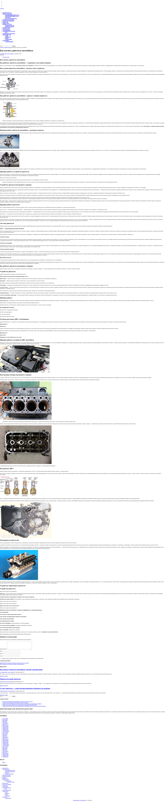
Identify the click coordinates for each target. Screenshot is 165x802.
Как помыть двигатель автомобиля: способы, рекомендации (21, 669)
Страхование (7, 30)
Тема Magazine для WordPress (79, 800)
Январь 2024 (5, 754)
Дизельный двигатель (11, 16)
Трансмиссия (7, 34)
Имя (1, 651)
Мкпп (6, 38)
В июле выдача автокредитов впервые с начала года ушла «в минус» (18, 701)
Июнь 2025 (5, 734)
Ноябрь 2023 (5, 756)
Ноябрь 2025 (5, 729)
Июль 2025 (5, 733)
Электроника (9, 41)
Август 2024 (5, 746)
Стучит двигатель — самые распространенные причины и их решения (25, 688)
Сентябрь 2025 (6, 731)
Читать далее (4, 676)
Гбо (6, 32)
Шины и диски (9, 26)
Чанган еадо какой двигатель (10, 679)
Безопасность (7, 12)
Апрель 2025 (5, 737)
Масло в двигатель (11, 18)
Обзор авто (6, 23)
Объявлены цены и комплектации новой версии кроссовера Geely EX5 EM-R (20, 704)
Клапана (8, 17)
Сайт (1, 656)
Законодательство (8, 19)
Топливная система (9, 31)
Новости (5, 22)
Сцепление (8, 39)
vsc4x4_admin (10, 53)
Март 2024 (5, 752)
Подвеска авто (7, 24)
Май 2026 (5, 722)
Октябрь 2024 (6, 744)
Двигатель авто (7, 13)
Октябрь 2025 (6, 730)
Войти (4, 762)
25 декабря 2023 (3, 672)
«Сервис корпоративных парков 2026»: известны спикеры (15, 702)
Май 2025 (5, 735)
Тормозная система (9, 33)
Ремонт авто (6, 27)
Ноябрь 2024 (5, 742)
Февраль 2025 (6, 739)
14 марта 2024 (3, 681)
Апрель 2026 (5, 723)
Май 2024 (5, 749)
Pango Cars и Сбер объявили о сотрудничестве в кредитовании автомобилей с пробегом (22, 703)
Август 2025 (5, 732)
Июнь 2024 (5, 748)
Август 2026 (5, 718)
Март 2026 (5, 724)
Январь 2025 (5, 740)
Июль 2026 (5, 719)
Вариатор (8, 37)
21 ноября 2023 (3, 53)
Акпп (6, 35)
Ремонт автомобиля (7, 784)
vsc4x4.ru (2, 8)
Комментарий (3, 649)
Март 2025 (5, 738)
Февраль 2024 (6, 753)
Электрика (6, 40)
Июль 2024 (5, 747)
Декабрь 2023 (6, 755)
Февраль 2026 (6, 725)
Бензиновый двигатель (12, 15)
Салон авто (6, 29)
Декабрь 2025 (6, 727)
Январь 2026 (5, 726)
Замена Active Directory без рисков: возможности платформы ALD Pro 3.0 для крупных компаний (24, 706)
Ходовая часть (9, 25)
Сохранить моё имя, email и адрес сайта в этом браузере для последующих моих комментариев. (23, 658)
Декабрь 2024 (6, 741)
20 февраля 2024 (3, 691)
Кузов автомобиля (8, 20)
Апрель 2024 (5, 751)
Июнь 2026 (5, 720)
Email (1, 653)
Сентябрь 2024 (6, 745)
